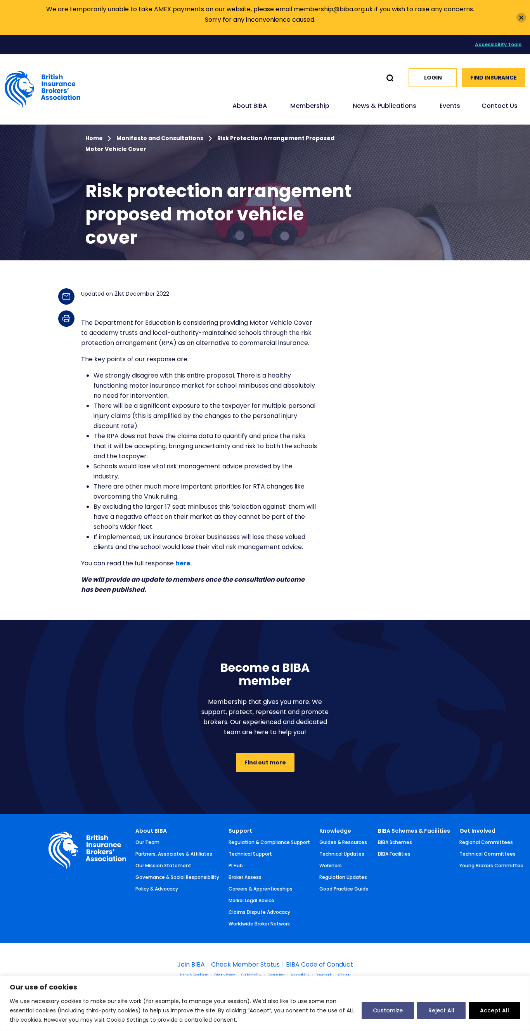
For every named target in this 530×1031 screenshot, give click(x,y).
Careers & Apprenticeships (261, 888)
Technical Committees (487, 854)
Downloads (324, 975)
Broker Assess (245, 877)
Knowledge (335, 831)
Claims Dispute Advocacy (259, 912)
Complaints (276, 975)
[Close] (521, 18)
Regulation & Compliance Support (269, 842)
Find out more (265, 762)
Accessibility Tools (498, 44)
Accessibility (300, 975)
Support (240, 831)
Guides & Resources (343, 842)
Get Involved (477, 831)
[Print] (66, 318)
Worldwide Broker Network (259, 923)
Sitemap (344, 975)
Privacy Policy (225, 975)
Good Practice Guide (344, 888)
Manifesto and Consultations (159, 138)
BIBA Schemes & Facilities (414, 831)
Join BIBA (191, 965)
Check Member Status (245, 965)
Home (94, 138)
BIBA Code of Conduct (319, 965)
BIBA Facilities (394, 854)
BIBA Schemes (395, 842)
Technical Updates (341, 854)
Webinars (330, 865)
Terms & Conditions (194, 975)
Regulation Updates (343, 877)
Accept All (494, 1010)
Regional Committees (486, 842)
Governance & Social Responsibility (177, 877)
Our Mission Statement (163, 865)
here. (183, 563)
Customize (388, 1010)
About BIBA (151, 831)
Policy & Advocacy (156, 888)
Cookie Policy (251, 975)
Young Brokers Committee (491, 865)
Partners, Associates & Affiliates (173, 854)
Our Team (147, 842)
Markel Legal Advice (251, 900)
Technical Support (250, 854)
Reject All (441, 1010)
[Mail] (66, 296)
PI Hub (236, 865)
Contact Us (500, 105)
